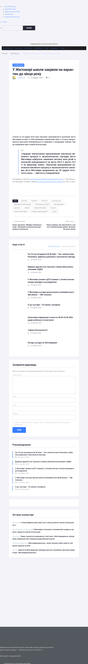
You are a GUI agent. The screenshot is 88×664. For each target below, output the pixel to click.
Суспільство (15, 53)
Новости (53, 208)
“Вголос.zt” (38, 650)
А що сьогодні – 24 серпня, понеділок (44, 305)
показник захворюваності (39, 211)
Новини (26, 208)
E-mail (14, 405)
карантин (17, 208)
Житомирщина (59, 204)
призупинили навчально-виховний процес (46, 179)
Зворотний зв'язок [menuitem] (12, 17)
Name (14, 396)
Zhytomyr (34, 201)
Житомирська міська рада (22, 204)
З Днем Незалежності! (37, 330)
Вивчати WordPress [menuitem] (12, 12)
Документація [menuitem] (10, 9)
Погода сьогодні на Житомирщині (42, 343)
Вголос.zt (21, 78)
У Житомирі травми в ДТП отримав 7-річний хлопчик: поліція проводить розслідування (44, 470)
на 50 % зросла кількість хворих (50, 182)
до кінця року (56, 201)
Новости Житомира (20, 211)
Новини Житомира (40, 208)
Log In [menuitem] (4, 22)
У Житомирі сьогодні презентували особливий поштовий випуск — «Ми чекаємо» (44, 479)
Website (15, 414)
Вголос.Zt (45, 201)
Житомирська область (42, 204)
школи (54, 211)
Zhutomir (24, 201)
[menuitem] (45, 27)
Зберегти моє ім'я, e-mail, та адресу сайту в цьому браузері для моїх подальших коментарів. (42, 424)
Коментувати (17, 375)
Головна (4, 53)
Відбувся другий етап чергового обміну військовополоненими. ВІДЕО (43, 462)
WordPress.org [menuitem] (10, 6)
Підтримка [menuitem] (9, 14)
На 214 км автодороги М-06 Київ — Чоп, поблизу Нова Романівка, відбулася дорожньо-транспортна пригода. (44, 454)
